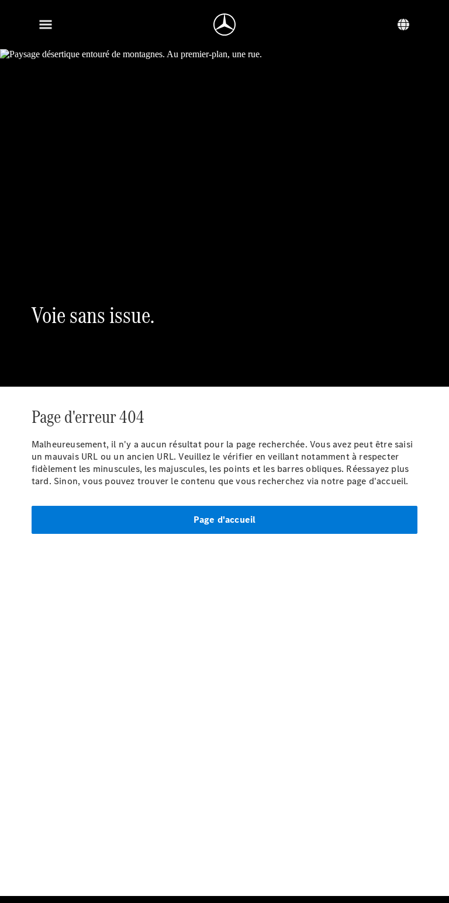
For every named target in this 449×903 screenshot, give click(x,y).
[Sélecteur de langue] (403, 24)
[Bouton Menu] (46, 24)
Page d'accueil (225, 519)
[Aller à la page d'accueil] (224, 24)
